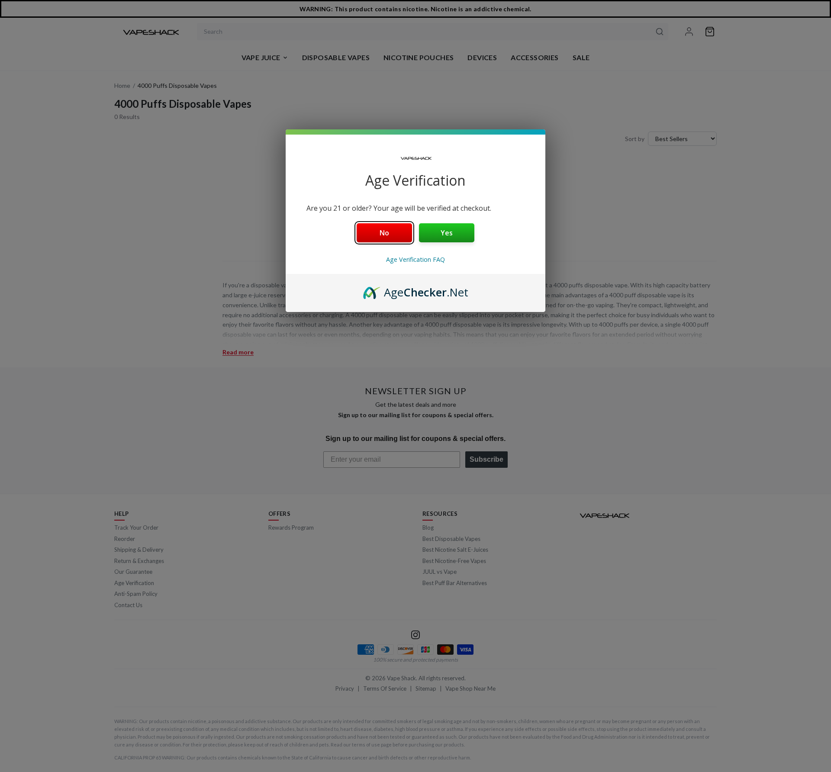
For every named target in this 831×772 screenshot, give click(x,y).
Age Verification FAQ (415, 259)
